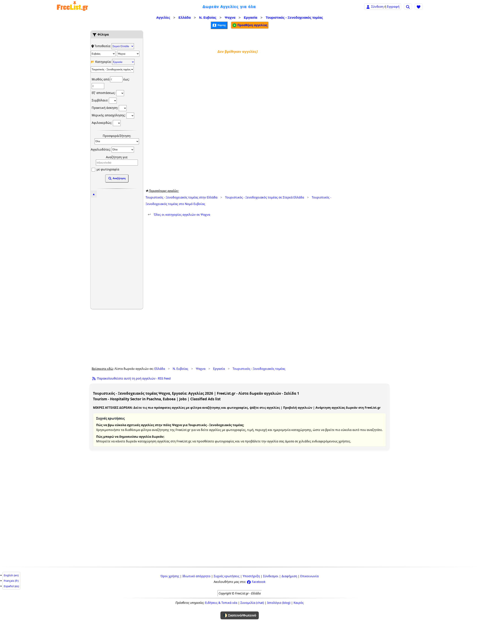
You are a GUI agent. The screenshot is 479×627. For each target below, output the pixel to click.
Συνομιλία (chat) (252, 603)
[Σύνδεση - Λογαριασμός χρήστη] (368, 6)
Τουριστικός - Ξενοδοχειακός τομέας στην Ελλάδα (181, 197)
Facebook (258, 582)
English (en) (11, 575)
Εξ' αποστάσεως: (104, 93)
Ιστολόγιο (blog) (278, 603)
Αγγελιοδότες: (101, 149)
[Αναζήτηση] (408, 7)
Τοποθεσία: (103, 46)
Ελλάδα (185, 17)
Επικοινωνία (309, 576)
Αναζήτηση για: (117, 157)
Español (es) (11, 586)
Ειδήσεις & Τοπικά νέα (221, 603)
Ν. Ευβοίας (207, 17)
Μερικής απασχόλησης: (109, 115)
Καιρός (299, 603)
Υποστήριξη (251, 576)
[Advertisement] (117, 253)
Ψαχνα (230, 17)
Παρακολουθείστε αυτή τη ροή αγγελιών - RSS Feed (133, 378)
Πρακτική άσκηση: (105, 108)
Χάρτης (221, 25)
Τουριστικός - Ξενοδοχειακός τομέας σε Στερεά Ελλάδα (264, 197)
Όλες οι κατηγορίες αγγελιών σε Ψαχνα (179, 214)
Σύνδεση (377, 6)
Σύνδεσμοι (270, 576)
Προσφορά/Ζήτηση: (117, 136)
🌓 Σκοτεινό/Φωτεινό (239, 615)
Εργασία (250, 17)
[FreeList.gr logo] (72, 7)
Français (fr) (11, 580)
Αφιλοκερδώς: (102, 123)
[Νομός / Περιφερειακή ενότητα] (103, 54)
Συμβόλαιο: (100, 100)
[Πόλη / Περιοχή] (128, 54)
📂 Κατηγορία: (101, 62)
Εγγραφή (393, 6)
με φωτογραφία (107, 169)
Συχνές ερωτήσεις (227, 576)
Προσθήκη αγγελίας (252, 25)
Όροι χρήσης (170, 576)
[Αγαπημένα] (418, 7)
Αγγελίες (163, 17)
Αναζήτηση (119, 178)
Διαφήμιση (289, 576)
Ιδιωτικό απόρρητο (196, 576)
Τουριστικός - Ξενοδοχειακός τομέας (294, 17)
